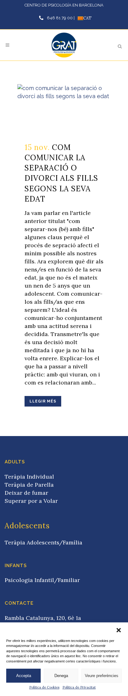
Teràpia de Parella (29, 484)
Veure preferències (101, 675)
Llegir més (43, 401)
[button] (119, 630)
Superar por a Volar (31, 500)
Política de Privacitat (79, 687)
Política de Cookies (44, 687)
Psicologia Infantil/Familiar (42, 580)
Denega (61, 675)
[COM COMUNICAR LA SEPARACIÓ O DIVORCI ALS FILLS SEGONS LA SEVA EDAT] (64, 109)
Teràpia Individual (29, 476)
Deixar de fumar (26, 492)
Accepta (23, 675)
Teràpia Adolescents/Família (43, 542)
